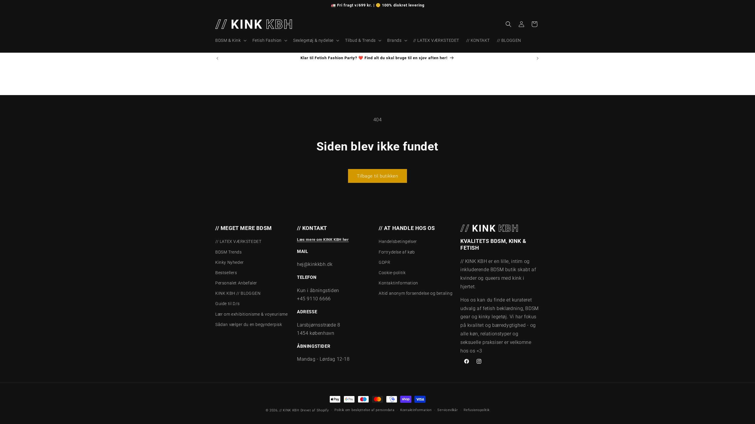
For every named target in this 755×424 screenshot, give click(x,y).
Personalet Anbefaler (236, 283)
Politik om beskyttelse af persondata (364, 410)
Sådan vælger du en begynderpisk (248, 324)
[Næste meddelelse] (537, 58)
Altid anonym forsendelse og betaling (416, 293)
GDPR (384, 262)
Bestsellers (226, 272)
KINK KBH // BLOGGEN (237, 293)
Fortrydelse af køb (397, 252)
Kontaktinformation (398, 283)
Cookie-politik (392, 272)
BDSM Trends (228, 252)
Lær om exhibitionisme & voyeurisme (251, 314)
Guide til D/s (227, 304)
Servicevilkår (447, 410)
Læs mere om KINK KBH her (323, 239)
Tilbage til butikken (377, 176)
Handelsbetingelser (398, 241)
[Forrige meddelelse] (217, 58)
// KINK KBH (289, 410)
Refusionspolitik (476, 410)
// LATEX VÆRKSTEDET (238, 241)
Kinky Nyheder (229, 262)
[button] (230, 40)
